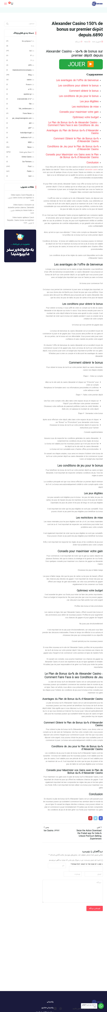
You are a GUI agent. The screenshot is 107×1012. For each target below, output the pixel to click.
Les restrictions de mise (85, 106)
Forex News (27, 113)
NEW (30, 142)
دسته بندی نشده (26, 152)
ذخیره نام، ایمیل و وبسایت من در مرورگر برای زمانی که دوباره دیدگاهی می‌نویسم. (75, 860)
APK (30, 65)
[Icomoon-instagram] (55, 1008)
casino (29, 80)
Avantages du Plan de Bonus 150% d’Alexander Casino (73, 131)
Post (30, 167)
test (30, 176)
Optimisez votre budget (86, 117)
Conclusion (93, 162)
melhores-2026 (26, 138)
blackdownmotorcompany (22, 70)
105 (30, 51)
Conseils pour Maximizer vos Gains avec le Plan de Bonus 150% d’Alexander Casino (72, 155)
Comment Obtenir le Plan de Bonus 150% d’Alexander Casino (76, 139)
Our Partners (27, 162)
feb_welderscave (25, 109)
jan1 (30, 123)
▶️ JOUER (81, 64)
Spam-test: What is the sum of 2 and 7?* (87, 864)
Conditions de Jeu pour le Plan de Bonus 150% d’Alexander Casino (73, 147)
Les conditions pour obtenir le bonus (78, 85)
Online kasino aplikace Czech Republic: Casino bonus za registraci (20, 219)
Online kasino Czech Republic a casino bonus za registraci (22, 196)
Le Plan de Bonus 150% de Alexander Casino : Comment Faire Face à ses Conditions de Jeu (73, 123)
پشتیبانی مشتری (47, 1008)
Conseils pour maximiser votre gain (79, 112)
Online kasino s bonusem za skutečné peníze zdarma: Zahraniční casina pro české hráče (21, 207)
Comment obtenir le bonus (84, 91)
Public (29, 171)
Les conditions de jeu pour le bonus (79, 96)
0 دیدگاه (77, 42)
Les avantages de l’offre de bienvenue (77, 80)
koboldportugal (26, 133)
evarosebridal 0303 (24, 99)
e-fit (30, 89)
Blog (30, 75)
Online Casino (27, 157)
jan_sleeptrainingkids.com (22, 118)
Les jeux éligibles (89, 101)
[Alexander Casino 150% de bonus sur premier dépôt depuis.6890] (101, 818)
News (86, 42)
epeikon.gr (28, 94)
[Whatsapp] (60, 1008)
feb (30, 104)
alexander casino (91, 169)
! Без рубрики (27, 41)
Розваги (29, 85)
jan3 (30, 128)
